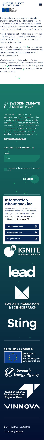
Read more (22, 219)
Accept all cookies (13, 239)
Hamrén (19, 431)
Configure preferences (15, 226)
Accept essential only (14, 232)
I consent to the (24, 169)
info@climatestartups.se (15, 139)
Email (6, 153)
